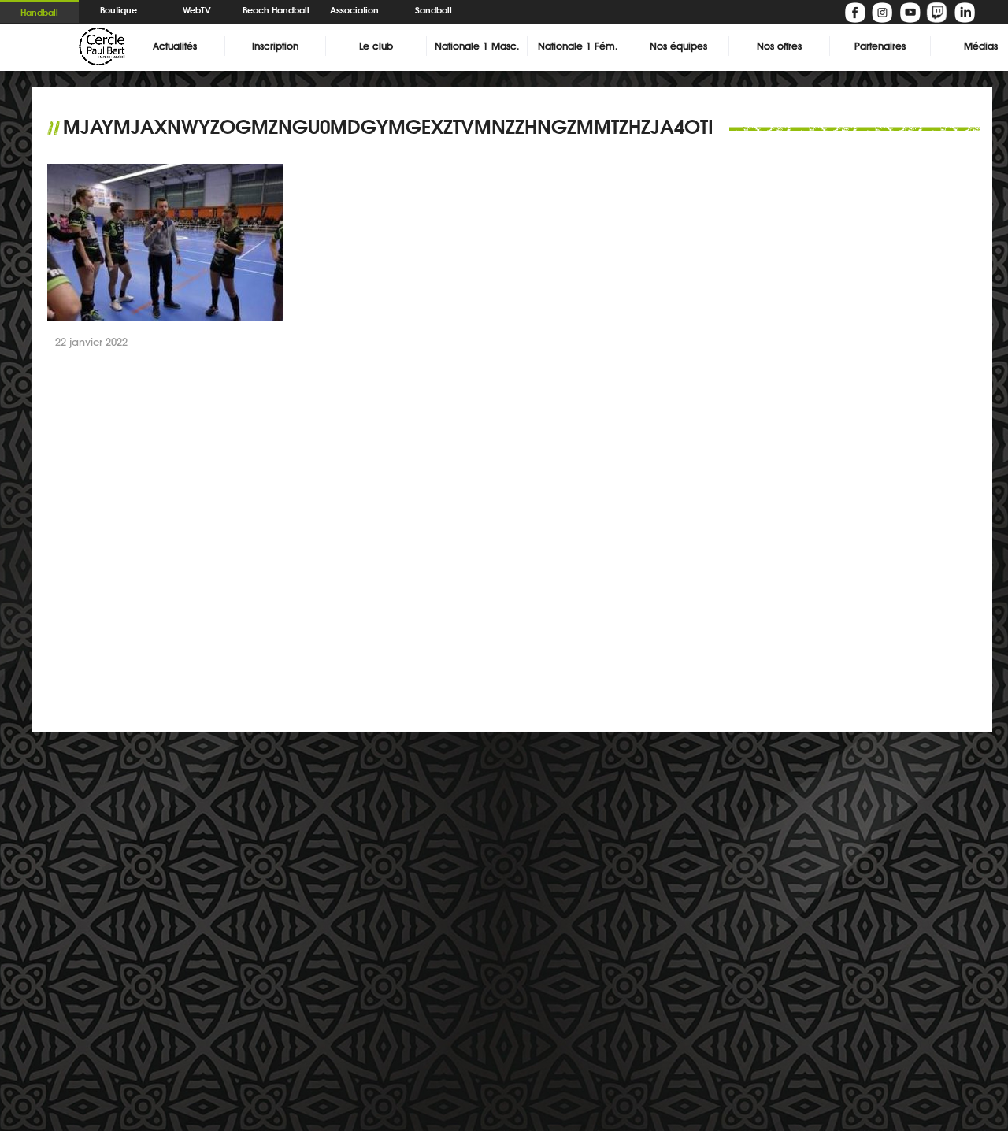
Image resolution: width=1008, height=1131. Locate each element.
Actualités (175, 46)
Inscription (275, 46)
